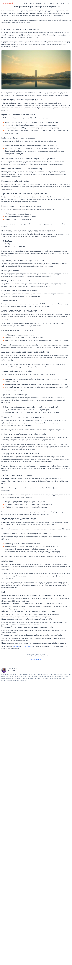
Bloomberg (16, 646)
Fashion (38, 3)
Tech (62, 3)
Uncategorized (36, 659)
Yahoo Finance (28, 646)
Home (26, 3)
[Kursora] (8, 3)
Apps (32, 3)
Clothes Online (53, 3)
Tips (44, 3)
